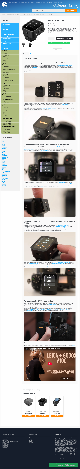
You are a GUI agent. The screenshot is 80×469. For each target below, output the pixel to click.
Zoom (3, 151)
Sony (3, 145)
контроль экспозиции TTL (63, 262)
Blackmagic (5, 157)
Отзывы (30, 439)
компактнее (69, 70)
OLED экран (60, 146)
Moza (3, 164)
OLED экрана (62, 182)
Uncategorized (5, 445)
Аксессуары (6, 32)
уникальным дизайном (69, 68)
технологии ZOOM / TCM (58, 263)
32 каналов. (42, 229)
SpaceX (4, 185)
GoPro (3, 141)
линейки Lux (30, 310)
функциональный (28, 149)
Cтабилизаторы (58, 2)
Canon (3, 144)
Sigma (3, 161)
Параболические (6, 75)
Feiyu (3, 162)
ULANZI (4, 184)
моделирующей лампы (30, 264)
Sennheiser (5, 155)
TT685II (59, 309)
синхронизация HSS (34, 263)
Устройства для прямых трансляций (9, 35)
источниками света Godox (60, 227)
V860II (37, 309)
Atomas (4, 167)
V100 (67, 309)
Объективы (31, 2)
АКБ (42, 186)
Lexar (3, 182)
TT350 (51, 309)
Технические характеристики (37, 53)
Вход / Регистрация (71, 6)
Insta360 (4, 165)
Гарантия (30, 437)
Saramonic (5, 178)
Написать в (64, 465)
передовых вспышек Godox (65, 65)
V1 (65, 309)
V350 (47, 309)
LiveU (3, 154)
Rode (3, 169)
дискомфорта (65, 104)
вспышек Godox (52, 304)
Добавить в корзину (64, 38)
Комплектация (50, 53)
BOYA (3, 179)
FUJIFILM (4, 174)
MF (49, 309)
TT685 (55, 309)
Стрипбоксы (5, 74)
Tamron (4, 158)
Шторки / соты (6, 77)
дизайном (59, 305)
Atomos (4, 168)
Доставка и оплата (33, 438)
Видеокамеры (13, 2)
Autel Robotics (6, 171)
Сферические (6, 72)
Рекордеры (49, 2)
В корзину (29, 415)
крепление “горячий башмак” (48, 107)
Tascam (4, 152)
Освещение (5, 48)
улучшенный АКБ (67, 183)
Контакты (31, 442)
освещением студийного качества (53, 266)
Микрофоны (6, 46)
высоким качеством (42, 305)
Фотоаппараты (22, 2)
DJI (3, 150)
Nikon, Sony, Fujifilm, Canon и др (49, 108)
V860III (40, 309)
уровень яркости (45, 150)
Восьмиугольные (6, 71)
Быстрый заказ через (59, 42)
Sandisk (4, 148)
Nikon (3, 142)
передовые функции (63, 225)
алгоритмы (36, 67)
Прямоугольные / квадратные (9, 69)
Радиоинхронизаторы (57, 48)
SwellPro (4, 172)
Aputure (4, 177)
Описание (25, 53)
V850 (44, 309)
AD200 (30, 309)
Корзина (30, 441)
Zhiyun (4, 160)
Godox (56, 49)
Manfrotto (4, 175)
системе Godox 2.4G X (61, 226)
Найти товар (71, 10)
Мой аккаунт (31, 440)
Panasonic (5, 147)
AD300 (33, 309)
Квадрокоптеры (40, 2)
